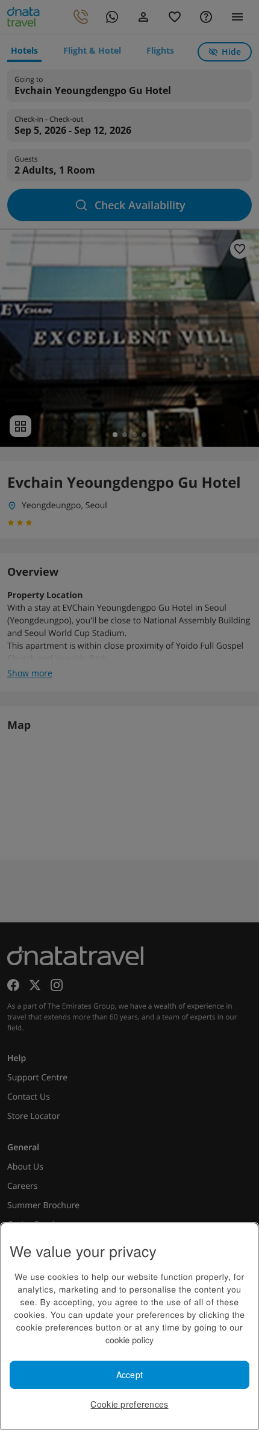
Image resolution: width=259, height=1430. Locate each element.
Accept (129, 1375)
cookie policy (129, 1340)
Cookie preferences (129, 1404)
